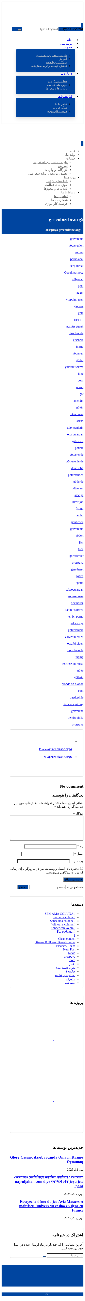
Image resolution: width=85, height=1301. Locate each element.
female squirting (73, 704)
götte (80, 670)
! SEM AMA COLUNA (60, 913)
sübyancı (77, 279)
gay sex (78, 306)
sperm (79, 582)
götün (79, 407)
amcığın (78, 400)
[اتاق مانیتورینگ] (68, 1100)
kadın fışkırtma (74, 609)
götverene (77, 711)
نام (80, 846)
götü (80, 286)
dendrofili (77, 468)
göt (81, 394)
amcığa (79, 495)
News (71, 953)
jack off (78, 319)
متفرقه (70, 979)
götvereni (77, 488)
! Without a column (63, 924)
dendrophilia (75, 717)
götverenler (76, 555)
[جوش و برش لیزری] (38, 1069)
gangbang (77, 569)
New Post (69, 949)
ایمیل (78, 853)
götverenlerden (74, 636)
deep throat (76, 265)
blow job (77, 501)
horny (79, 346)
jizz (81, 542)
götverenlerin (75, 427)
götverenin (76, 238)
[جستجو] (19, 30)
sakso (79, 421)
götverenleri (76, 245)
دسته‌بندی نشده (65, 975)
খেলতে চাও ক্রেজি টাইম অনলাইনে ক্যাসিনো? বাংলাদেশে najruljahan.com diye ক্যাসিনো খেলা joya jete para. (48, 1181)
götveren (78, 353)
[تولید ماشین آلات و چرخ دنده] (68, 1039)
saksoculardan (74, 589)
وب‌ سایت (77, 861)
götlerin (78, 677)
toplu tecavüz (75, 650)
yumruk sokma (74, 367)
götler (79, 360)
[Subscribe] (44, 1256)
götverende (76, 454)
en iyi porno (75, 616)
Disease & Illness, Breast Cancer (55, 942)
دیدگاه (78, 813)
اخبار (72, 964)
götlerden (77, 441)
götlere (79, 448)
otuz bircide (76, 333)
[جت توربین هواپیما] (38, 1100)
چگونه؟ (70, 971)
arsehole (78, 340)
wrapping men (74, 299)
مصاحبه (70, 982)
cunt (80, 690)
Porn (72, 960)
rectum (79, 252)
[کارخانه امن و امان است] (38, 1039)
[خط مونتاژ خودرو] (68, 1130)
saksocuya (77, 623)
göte (80, 313)
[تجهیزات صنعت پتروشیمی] (68, 1069)
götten (79, 576)
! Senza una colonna (62, 920)
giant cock (77, 522)
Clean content (66, 938)
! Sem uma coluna (64, 917)
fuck (80, 549)
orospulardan (75, 434)
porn (80, 380)
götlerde (78, 481)
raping (79, 657)
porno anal (76, 259)
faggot (79, 292)
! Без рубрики (66, 931)
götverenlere (75, 630)
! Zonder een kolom (63, 928)
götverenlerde (74, 461)
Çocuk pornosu (73, 272)
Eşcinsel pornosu (72, 663)
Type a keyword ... (71, 29)
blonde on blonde (72, 684)
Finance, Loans (65, 945)
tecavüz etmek (74, 326)
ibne (80, 373)
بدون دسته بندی (65, 967)
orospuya (77, 562)
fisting (79, 508)
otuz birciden (75, 643)
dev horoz (77, 603)
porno (79, 387)
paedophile (76, 697)
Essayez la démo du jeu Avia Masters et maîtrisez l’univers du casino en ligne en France (51, 1205)
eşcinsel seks (75, 596)
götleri (79, 535)
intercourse (76, 414)
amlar (79, 515)
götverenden (75, 475)
